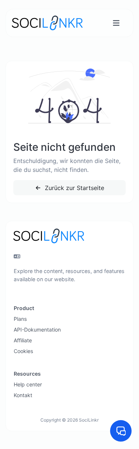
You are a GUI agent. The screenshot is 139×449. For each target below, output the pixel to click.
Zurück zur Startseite (73, 188)
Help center (28, 384)
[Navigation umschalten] (116, 23)
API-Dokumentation (37, 329)
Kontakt (23, 395)
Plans (20, 319)
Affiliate (23, 340)
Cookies (23, 351)
